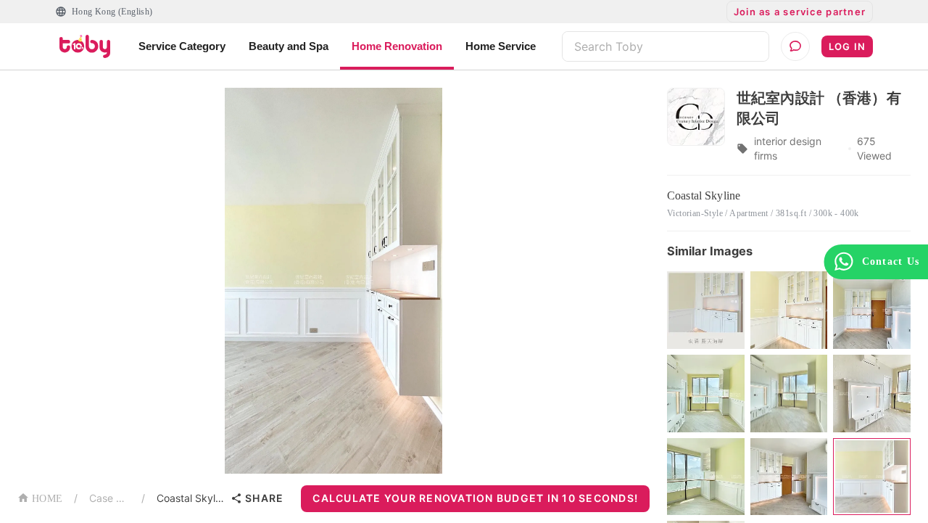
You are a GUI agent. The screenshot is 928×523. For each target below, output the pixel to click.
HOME (47, 498)
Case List (109, 498)
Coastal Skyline (191, 498)
